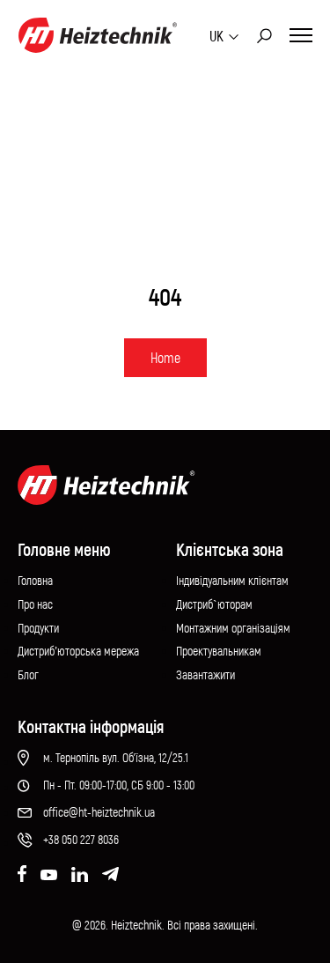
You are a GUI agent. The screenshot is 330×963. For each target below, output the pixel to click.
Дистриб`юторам (214, 603)
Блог (28, 674)
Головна (35, 580)
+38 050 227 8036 (81, 839)
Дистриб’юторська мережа (78, 650)
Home (165, 357)
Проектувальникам (218, 650)
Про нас (35, 603)
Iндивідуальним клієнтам (232, 580)
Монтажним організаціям (233, 627)
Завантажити (205, 674)
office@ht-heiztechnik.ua (99, 811)
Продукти (38, 627)
